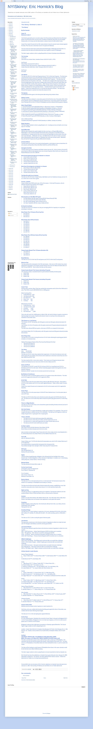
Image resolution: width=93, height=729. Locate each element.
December (12, 36)
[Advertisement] (13, 239)
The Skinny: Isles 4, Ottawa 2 (13, 140)
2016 (10, 171)
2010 (10, 181)
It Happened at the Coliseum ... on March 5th (13, 145)
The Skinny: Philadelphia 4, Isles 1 (13, 148)
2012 (10, 178)
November (12, 38)
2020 (10, 33)
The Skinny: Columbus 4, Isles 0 (13, 62)
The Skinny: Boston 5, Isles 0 (13, 94)
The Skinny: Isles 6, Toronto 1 (13, 163)
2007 (10, 186)
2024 (10, 27)
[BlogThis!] (37, 669)
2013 (10, 176)
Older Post (65, 677)
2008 (10, 184)
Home (45, 677)
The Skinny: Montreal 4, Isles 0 (13, 78)
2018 (10, 168)
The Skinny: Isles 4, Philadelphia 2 (13, 76)
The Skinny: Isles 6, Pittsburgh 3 (79, 73)
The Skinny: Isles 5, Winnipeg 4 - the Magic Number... (13, 54)
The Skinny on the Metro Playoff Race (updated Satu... (13, 106)
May (11, 41)
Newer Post (24, 677)
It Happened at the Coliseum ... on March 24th (13, 72)
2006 (10, 187)
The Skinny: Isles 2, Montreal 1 (13, 113)
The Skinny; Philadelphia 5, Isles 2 (13, 133)
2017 (10, 170)
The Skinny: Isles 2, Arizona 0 (13, 70)
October (11, 39)
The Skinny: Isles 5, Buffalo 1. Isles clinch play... (13, 46)
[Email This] (35, 669)
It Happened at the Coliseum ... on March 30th (13, 50)
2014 (10, 175)
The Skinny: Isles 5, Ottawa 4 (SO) (13, 142)
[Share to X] (38, 669)
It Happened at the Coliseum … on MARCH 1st (13, 159)
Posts (10, 213)
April (11, 42)
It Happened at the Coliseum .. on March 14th (13, 116)
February (11, 165)
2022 (10, 30)
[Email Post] (33, 669)
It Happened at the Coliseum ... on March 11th (13, 125)
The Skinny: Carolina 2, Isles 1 (78, 69)
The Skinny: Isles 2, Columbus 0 (13, 123)
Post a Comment (26, 675)
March (11, 44)
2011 (10, 179)
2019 (10, 35)
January (11, 166)
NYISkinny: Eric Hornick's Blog (35, 6)
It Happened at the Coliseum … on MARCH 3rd (13, 152)
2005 (10, 189)
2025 (10, 25)
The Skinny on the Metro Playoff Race (13, 87)
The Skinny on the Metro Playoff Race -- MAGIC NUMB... (13, 66)
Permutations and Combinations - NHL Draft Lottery (20, 16)
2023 (10, 28)
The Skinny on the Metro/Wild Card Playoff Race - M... (13, 58)
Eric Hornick (76, 87)
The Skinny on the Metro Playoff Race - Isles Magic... (13, 83)
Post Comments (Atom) (30, 679)
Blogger (48, 713)
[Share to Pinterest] (41, 669)
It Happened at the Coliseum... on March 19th (13, 96)
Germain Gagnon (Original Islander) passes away (78, 51)
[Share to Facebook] (39, 669)
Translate (81, 26)
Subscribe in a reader (76, 30)
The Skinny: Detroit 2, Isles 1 (13, 102)
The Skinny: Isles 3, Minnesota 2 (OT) (13, 100)
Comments (11, 215)
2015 (10, 173)
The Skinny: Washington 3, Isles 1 (13, 155)
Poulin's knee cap (76, 36)
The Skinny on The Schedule (78, 43)
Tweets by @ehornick (76, 82)
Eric (75, 89)
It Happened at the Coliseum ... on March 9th (13, 136)
